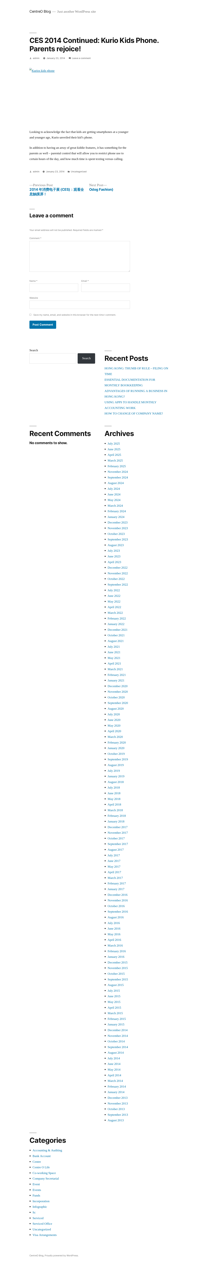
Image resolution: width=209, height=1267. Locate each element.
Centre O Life (41, 1167)
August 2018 (116, 782)
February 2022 (117, 618)
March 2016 (115, 946)
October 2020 (116, 697)
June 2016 (114, 929)
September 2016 (118, 912)
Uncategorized (79, 171)
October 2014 (116, 1041)
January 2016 (116, 957)
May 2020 (114, 726)
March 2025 (115, 461)
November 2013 (118, 1103)
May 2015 (114, 1002)
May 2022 (114, 602)
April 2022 (114, 607)
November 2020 (118, 692)
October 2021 (116, 635)
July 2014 (114, 1058)
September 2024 (118, 477)
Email (85, 281)
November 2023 (118, 528)
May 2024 (114, 500)
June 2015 (114, 996)
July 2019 (114, 771)
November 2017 (118, 833)
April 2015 (114, 1008)
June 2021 (114, 652)
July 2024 (114, 489)
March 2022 (115, 613)
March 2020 (115, 737)
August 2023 (116, 545)
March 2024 (115, 506)
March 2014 (115, 1081)
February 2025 (117, 466)
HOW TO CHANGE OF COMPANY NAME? (133, 413)
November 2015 (118, 968)
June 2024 (114, 494)
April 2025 (114, 455)
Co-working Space (44, 1173)
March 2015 (115, 1013)
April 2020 (114, 731)
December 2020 (118, 686)
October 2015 (116, 974)
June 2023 (114, 556)
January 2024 (116, 517)
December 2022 (118, 568)
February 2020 (117, 743)
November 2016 (118, 900)
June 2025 (114, 449)
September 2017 (118, 844)
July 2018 (114, 788)
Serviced (38, 1218)
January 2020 (116, 748)
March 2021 (115, 669)
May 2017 (114, 867)
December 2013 (118, 1098)
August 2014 (116, 1053)
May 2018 (114, 799)
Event (36, 1184)
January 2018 (116, 821)
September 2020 (118, 703)
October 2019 (116, 754)
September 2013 (118, 1115)
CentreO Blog (40, 11)
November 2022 (118, 573)
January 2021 (116, 680)
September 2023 (118, 539)
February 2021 (117, 675)
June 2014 (114, 1064)
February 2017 (117, 883)
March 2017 (115, 878)
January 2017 (116, 889)
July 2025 (114, 444)
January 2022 (116, 624)
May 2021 (114, 658)
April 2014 (114, 1075)
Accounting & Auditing (47, 1150)
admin (36, 58)
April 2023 (114, 562)
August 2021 (116, 641)
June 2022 (114, 596)
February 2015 (117, 1019)
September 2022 (118, 585)
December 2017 (118, 827)
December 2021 (118, 630)
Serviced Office (42, 1224)
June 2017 (114, 861)
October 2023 (116, 534)
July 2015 (114, 991)
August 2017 (116, 850)
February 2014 (117, 1087)
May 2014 (114, 1070)
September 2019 (118, 759)
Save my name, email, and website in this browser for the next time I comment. (74, 315)
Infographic (40, 1207)
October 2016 (116, 906)
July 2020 (114, 714)
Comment (35, 238)
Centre (37, 1162)
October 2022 (116, 579)
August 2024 (116, 483)
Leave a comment (81, 58)
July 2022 (114, 590)
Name (33, 281)
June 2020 (114, 720)
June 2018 (114, 793)
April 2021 (114, 663)
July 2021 (114, 647)
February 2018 (117, 816)
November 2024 (118, 472)
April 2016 (114, 940)
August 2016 (116, 917)
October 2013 (116, 1109)
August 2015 (116, 985)
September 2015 (118, 979)
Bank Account (42, 1156)
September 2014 (118, 1047)
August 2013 (116, 1120)
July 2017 (114, 855)
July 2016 (114, 923)
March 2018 (115, 810)
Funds (36, 1195)
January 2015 (116, 1024)
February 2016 (117, 951)
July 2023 (114, 551)
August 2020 (116, 709)
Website (33, 298)
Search (33, 350)
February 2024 (117, 511)
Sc (34, 1212)
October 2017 (116, 838)
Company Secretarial (46, 1179)
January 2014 (116, 1092)
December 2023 (118, 522)
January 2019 (116, 776)
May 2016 (114, 934)
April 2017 (114, 872)
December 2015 (118, 962)
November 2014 (118, 1036)
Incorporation (41, 1201)
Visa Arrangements (45, 1235)
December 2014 (118, 1030)
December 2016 (118, 895)
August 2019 (116, 765)
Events (37, 1190)
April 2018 (114, 804)
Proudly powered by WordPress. (61, 1255)
